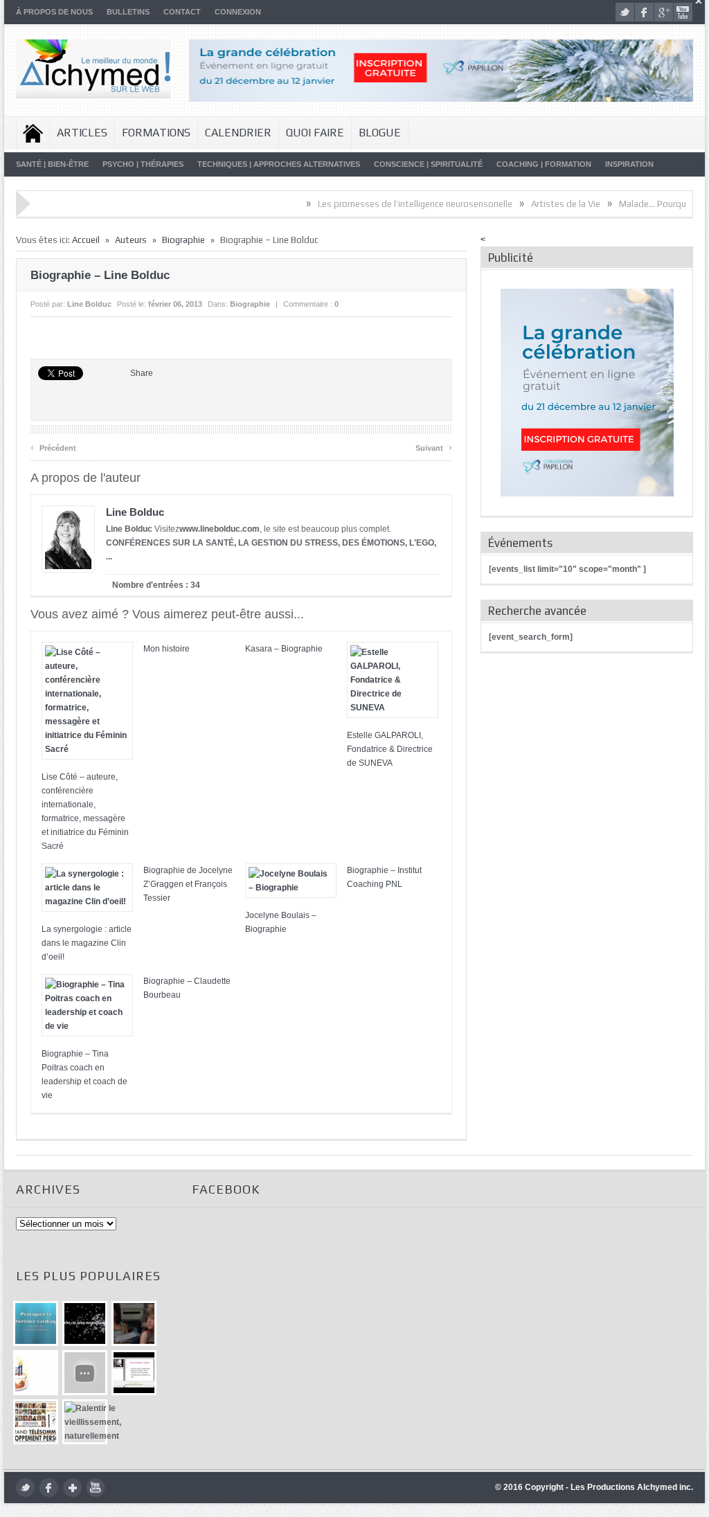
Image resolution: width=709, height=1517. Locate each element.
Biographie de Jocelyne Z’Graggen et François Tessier (188, 884)
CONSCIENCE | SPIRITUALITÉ (428, 164)
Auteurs (131, 240)
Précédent (53, 446)
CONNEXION (238, 12)
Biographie (183, 240)
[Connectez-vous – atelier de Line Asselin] (133, 1372)
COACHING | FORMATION (543, 164)
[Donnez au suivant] (133, 1323)
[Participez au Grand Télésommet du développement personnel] (35, 1421)
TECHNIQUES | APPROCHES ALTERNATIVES (278, 164)
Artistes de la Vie (531, 204)
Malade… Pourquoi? (624, 204)
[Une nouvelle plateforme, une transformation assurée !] (35, 1372)
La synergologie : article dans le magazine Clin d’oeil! (87, 943)
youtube (683, 12)
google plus (663, 12)
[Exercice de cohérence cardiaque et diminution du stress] (35, 1323)
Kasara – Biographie (284, 649)
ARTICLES (82, 132)
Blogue (380, 132)
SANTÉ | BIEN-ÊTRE (52, 164)
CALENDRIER (238, 132)
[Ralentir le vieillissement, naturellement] (84, 1421)
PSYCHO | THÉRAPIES (142, 164)
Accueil (33, 133)
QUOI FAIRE (315, 132)
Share (141, 373)
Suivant (433, 446)
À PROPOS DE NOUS (54, 12)
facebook (644, 12)
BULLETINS (128, 12)
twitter (625, 12)
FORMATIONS (156, 132)
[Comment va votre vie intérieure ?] (84, 1372)
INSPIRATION (629, 164)
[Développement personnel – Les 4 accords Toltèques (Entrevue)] (84, 1323)
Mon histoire (166, 649)
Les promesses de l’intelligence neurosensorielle (380, 204)
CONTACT (182, 12)
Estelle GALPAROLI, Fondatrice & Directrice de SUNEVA (390, 749)
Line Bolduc (89, 304)
